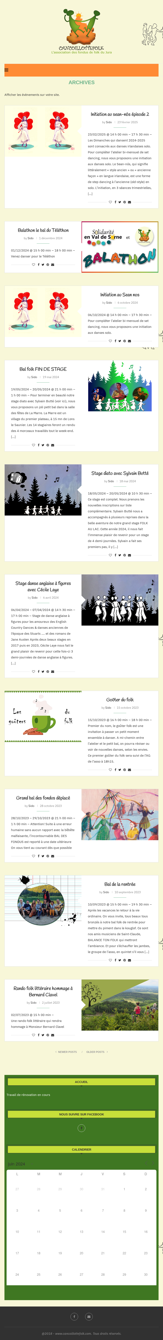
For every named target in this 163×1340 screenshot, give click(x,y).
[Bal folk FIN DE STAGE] (120, 385)
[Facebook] (81, 1128)
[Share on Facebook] (115, 202)
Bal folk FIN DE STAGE (43, 369)
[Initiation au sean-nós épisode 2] (43, 130)
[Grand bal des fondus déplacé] (120, 814)
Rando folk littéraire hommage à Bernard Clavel (43, 991)
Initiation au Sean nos (119, 295)
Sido (109, 122)
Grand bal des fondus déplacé (43, 798)
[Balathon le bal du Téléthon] (120, 246)
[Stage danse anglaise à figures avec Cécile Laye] (120, 600)
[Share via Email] (129, 202)
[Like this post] (110, 202)
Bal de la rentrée (119, 884)
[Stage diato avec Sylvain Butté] (43, 490)
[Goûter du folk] (43, 716)
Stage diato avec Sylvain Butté (120, 473)
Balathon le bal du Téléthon (43, 230)
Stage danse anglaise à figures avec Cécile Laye (43, 586)
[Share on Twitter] (119, 202)
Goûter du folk (119, 700)
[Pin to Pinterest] (124, 202)
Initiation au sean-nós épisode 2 (120, 114)
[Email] (89, 1316)
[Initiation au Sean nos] (43, 311)
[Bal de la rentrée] (43, 900)
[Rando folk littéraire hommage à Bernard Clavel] (120, 1005)
